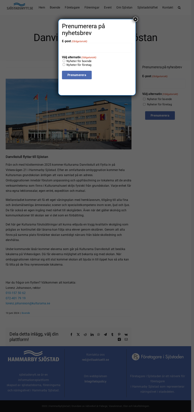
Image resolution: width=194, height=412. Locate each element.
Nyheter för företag (78, 65)
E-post (74, 41)
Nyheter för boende (79, 61)
